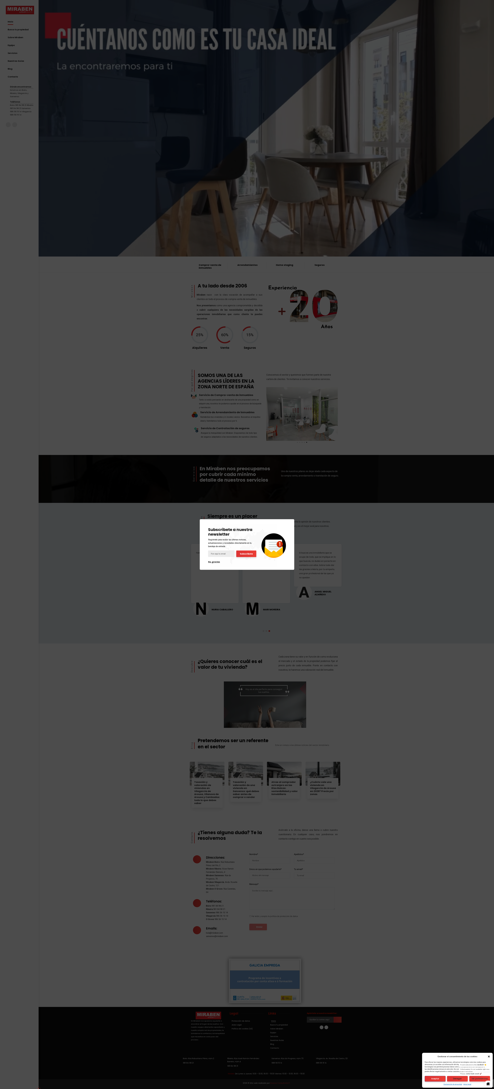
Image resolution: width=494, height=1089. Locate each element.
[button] (489, 1056)
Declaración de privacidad (453, 1084)
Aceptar (435, 1078)
